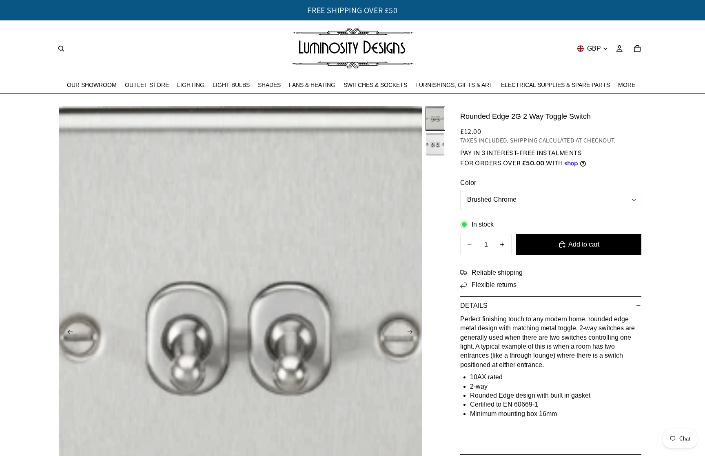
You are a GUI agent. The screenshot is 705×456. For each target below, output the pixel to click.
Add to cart (583, 244)
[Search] (61, 49)
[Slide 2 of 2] (435, 144)
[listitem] (626, 85)
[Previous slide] (68, 333)
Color (468, 182)
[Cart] (637, 49)
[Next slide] (413, 333)
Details (474, 305)
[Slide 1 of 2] (435, 118)
